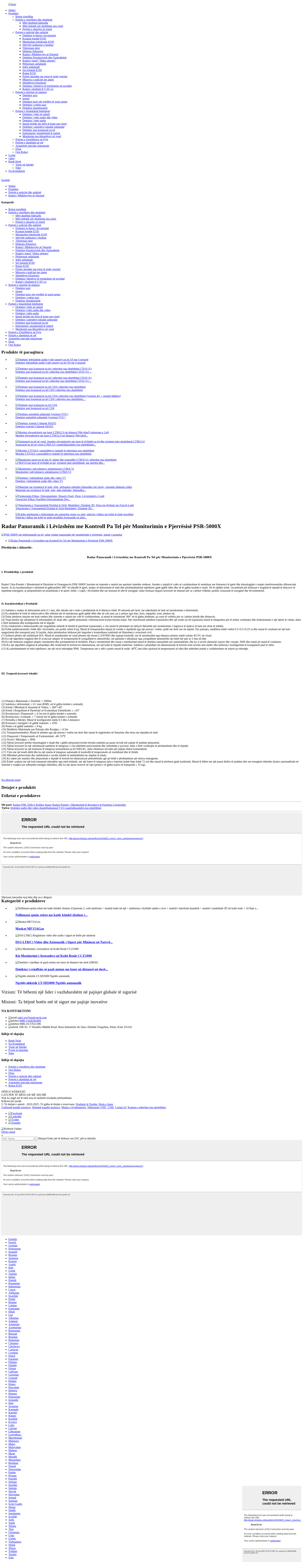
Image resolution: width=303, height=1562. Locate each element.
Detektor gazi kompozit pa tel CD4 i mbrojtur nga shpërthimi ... (50, 399)
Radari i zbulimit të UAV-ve (37, 89)
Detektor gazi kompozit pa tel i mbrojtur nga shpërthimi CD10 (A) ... (53, 371)
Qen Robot (21, 152)
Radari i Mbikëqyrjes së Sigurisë (40, 54)
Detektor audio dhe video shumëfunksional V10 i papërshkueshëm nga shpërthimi (56, 807)
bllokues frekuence (32, 51)
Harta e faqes (106, 1104)
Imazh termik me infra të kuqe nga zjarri (44, 123)
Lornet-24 (120, 1107)
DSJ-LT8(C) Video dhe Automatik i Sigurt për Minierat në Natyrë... (64, 942)
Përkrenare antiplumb (34, 63)
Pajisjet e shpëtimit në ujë (29, 142)
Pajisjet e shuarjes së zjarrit (37, 29)
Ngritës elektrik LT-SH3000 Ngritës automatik (48, 983)
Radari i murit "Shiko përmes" (39, 60)
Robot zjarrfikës (24, 16)
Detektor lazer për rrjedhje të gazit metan (44, 101)
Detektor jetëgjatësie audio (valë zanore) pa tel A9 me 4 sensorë (50, 362)
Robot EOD (29, 73)
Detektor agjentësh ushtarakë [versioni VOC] (40, 417)
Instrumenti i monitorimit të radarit (41, 133)
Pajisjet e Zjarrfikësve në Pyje (31, 139)
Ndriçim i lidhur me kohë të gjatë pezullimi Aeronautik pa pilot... (51, 517)
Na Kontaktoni (16, 170)
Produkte (13, 13)
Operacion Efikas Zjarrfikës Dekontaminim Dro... (42, 499)
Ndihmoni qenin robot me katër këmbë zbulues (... (51, 915)
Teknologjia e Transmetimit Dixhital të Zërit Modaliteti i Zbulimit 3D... (54, 508)
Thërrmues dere (31, 48)
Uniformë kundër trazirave (16, 1107)
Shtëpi (11, 10)
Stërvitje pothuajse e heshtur (37, 44)
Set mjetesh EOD (32, 70)
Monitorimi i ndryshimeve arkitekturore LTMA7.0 (43, 471)
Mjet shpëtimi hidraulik (35, 22)
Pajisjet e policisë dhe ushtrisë (31, 32)
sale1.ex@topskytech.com (32, 1017)
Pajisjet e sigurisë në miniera (31, 92)
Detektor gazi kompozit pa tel (38, 130)
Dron (18, 148)
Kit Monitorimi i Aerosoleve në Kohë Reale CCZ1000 (53, 956)
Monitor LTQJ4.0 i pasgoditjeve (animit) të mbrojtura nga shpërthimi (53, 453)
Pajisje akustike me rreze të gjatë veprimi (44, 76)
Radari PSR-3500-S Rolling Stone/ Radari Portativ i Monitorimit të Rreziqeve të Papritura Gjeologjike (69, 804)
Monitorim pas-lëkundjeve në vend (41, 136)
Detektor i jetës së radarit (36, 114)
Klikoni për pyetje (11, 1101)
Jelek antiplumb (31, 66)
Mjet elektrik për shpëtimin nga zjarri (42, 26)
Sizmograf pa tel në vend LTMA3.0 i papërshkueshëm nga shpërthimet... (55, 444)
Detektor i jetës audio (34, 120)
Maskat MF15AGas (29, 928)
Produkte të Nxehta (86, 1104)
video (11, 158)
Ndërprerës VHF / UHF (100, 1107)
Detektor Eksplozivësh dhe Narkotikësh (44, 57)
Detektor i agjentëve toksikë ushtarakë (43, 126)
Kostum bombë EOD (34, 38)
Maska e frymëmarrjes (73, 1107)
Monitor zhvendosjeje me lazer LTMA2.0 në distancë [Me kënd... (51, 435)
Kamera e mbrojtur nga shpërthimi (147, 1107)
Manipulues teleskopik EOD (38, 41)
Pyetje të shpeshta (18, 1050)
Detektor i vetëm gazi (34, 104)
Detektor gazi (29, 95)
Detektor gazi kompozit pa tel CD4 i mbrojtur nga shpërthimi (49, 390)
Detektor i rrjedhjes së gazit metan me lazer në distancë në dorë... (61, 969)
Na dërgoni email (11, 779)
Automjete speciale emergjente (32, 145)
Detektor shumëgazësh (35, 107)
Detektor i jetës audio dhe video (40, 117)
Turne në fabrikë (24, 164)
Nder (18, 167)
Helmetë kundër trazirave (46, 1107)
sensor (25, 98)
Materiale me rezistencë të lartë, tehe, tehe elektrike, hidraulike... (50, 490)
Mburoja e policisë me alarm (38, 79)
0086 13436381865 (30, 1020)
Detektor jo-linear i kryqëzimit (39, 35)
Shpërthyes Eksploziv (34, 82)
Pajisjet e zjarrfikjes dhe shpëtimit (33, 19)
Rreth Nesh (14, 161)
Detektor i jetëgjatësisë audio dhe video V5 (39, 481)
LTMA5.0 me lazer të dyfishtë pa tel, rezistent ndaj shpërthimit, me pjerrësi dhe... (60, 462)
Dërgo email (8, 1131)
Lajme (11, 155)
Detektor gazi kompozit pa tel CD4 (34, 408)
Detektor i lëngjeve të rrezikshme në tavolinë (47, 85)
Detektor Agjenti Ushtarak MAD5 (34, 426)
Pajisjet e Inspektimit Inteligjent (32, 111)
